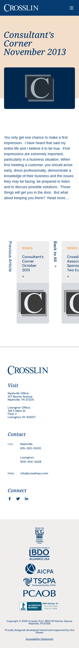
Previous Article (10, 256)
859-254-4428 (30, 462)
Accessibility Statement (39, 639)
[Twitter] (18, 499)
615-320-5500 (30, 448)
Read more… (58, 198)
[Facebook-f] (9, 499)
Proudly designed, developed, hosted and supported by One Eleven (39, 631)
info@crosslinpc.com (34, 473)
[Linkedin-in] (26, 499)
